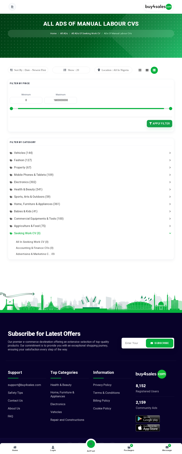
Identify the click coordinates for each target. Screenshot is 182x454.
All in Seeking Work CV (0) (32, 242)
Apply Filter (161, 123)
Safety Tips (15, 393)
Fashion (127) (22, 160)
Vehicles (56, 412)
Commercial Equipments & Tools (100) (38, 219)
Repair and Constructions (67, 420)
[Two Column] (147, 70)
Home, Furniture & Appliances (62, 394)
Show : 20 (73, 70)
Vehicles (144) (23, 153)
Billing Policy (101, 401)
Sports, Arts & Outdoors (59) (31, 197)
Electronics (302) (24, 182)
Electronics (57, 404)
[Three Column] (140, 70)
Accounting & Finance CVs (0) (34, 248)
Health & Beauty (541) (27, 189)
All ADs (64, 33)
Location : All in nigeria (115, 70)
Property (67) (22, 167)
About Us (14, 409)
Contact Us (15, 401)
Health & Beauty (60, 385)
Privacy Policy (102, 385)
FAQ (10, 416)
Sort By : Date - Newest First (30, 70)
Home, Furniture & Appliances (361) (36, 204)
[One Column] (154, 70)
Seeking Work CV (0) (27, 233)
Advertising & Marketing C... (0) (35, 254)
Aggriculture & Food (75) (29, 226)
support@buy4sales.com (24, 385)
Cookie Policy (102, 409)
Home (53, 33)
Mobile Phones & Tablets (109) (33, 175)
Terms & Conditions (106, 393)
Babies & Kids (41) (25, 211)
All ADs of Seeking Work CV (85, 33)
